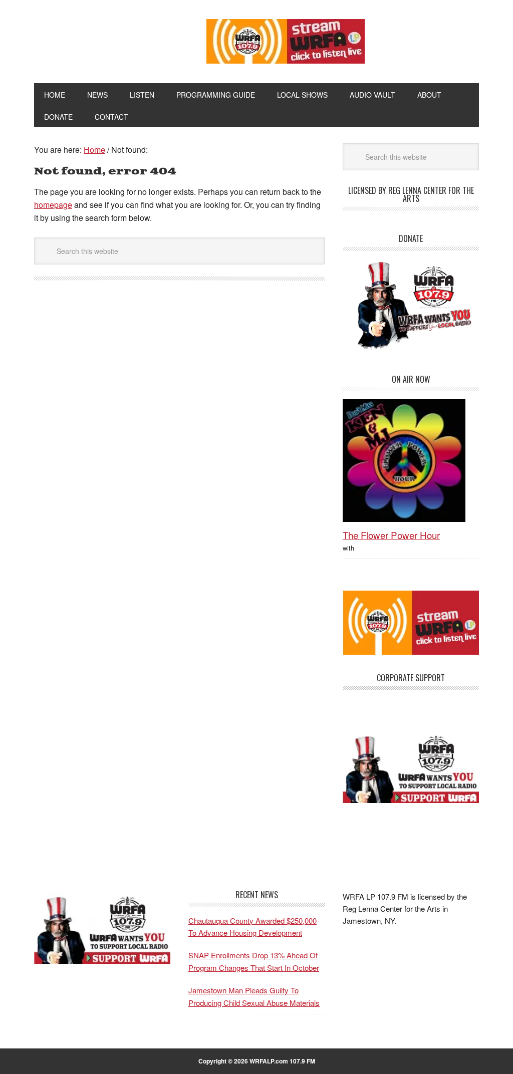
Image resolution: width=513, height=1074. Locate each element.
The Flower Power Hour (391, 535)
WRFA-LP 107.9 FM (102, 39)
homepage (53, 204)
